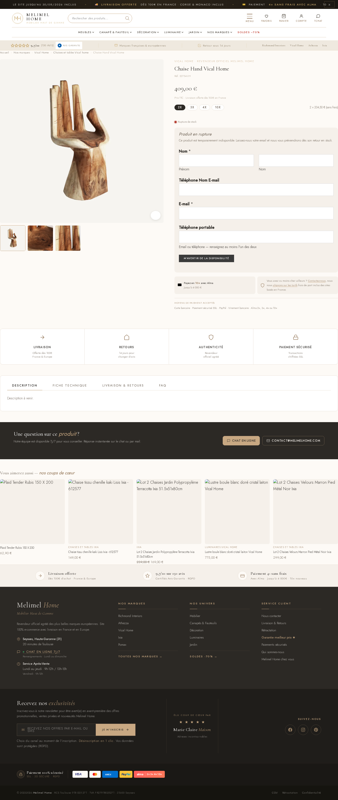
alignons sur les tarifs (285, 285)
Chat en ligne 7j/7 (43, 652)
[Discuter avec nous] (318, 18)
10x (218, 107)
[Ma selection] (266, 18)
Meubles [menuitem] (84, 32)
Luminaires (197, 637)
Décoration (196, 630)
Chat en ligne (244, 441)
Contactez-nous (317, 281)
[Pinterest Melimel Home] (316, 730)
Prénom (184, 169)
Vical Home (297, 45)
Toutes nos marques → (140, 656)
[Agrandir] (156, 215)
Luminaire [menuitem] (172, 32)
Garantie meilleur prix (276, 637)
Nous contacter (271, 616)
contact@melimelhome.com (296, 441)
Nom (185, 151)
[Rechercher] (127, 18)
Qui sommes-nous (273, 652)
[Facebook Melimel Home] (290, 730)
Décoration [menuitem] (146, 32)
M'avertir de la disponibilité (206, 258)
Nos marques (22, 52)
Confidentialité (311, 793)
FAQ (162, 385)
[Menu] (250, 18)
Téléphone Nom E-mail (199, 180)
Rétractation (269, 630)
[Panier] (283, 18)
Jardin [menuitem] (194, 32)
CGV (275, 793)
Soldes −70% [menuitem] (249, 32)
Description (24, 385)
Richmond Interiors (273, 45)
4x (205, 107)
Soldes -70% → (203, 656)
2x (180, 107)
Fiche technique (70, 385)
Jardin (193, 644)
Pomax (122, 644)
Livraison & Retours (123, 385)
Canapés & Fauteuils (203, 623)
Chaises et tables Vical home (71, 52)
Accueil (4, 52)
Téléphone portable (196, 227)
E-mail (186, 204)
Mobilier (195, 616)
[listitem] (12, 238)
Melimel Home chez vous (278, 659)
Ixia (324, 45)
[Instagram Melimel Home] (303, 730)
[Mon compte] (301, 18)
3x (192, 107)
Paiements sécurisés (274, 644)
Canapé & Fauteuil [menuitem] (114, 32)
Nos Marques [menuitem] (218, 32)
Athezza (313, 45)
